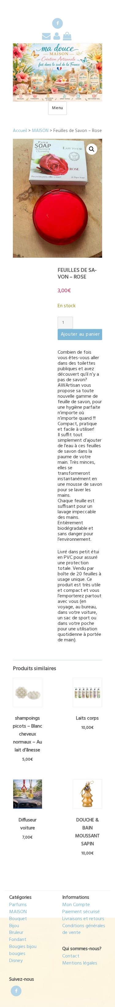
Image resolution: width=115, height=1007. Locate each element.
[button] (91, 149)
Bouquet (18, 919)
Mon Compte (76, 905)
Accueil (20, 131)
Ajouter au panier (80, 334)
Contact (70, 956)
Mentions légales (79, 963)
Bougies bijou (22, 947)
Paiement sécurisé (81, 912)
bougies (17, 954)
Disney (16, 961)
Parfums (18, 905)
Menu (57, 108)
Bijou (14, 926)
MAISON (40, 131)
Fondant (17, 940)
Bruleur (16, 933)
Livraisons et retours (83, 919)
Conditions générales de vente (83, 929)
